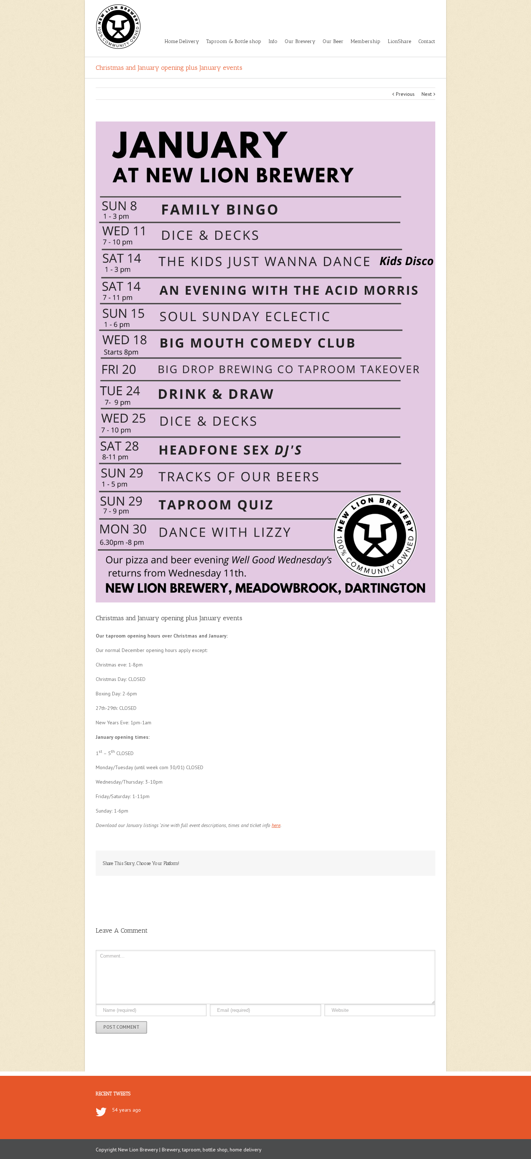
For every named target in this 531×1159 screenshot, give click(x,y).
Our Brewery (300, 41)
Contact (426, 41)
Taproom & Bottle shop (233, 41)
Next (427, 94)
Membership (365, 41)
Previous (405, 94)
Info (272, 41)
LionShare (399, 41)
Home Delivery (182, 41)
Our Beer (333, 41)
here (276, 825)
